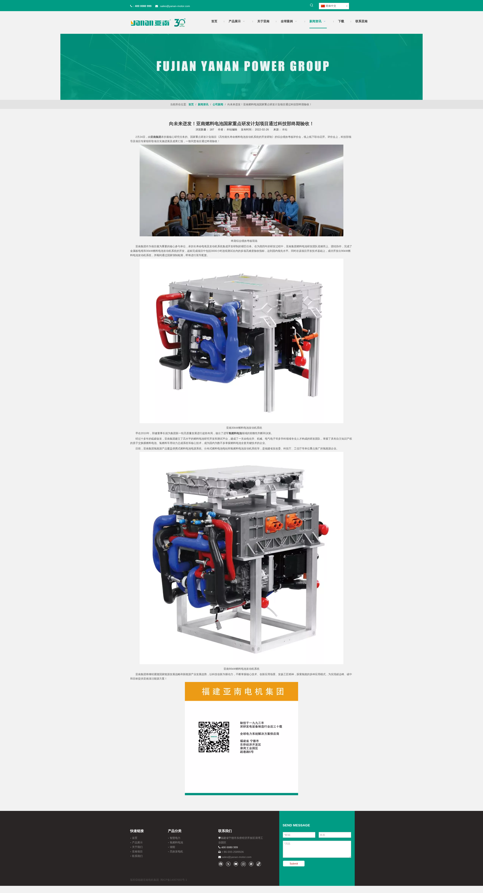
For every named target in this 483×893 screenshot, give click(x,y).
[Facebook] (220, 863)
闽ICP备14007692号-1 (173, 879)
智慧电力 (175, 837)
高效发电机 (176, 851)
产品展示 (137, 842)
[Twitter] (228, 863)
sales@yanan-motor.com (236, 856)
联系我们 (137, 856)
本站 (284, 129)
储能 (172, 846)
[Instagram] (243, 863)
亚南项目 (137, 851)
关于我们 (137, 846)
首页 (134, 837)
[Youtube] (235, 863)
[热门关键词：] (311, 5)
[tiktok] (258, 863)
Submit (294, 863)
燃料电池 (185, 448)
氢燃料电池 (176, 842)
